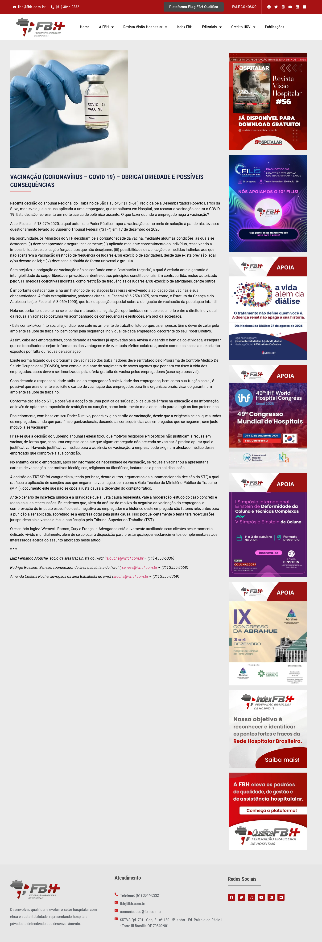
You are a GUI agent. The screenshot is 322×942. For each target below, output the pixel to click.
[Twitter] (276, 7)
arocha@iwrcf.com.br (130, 576)
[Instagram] (283, 7)
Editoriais (209, 27)
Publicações (274, 27)
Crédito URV (241, 27)
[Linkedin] (297, 7)
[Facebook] (268, 7)
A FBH (104, 27)
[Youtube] (290, 7)
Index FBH (185, 27)
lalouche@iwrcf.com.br (124, 558)
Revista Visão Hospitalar (142, 27)
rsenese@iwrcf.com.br (139, 567)
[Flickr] (304, 7)
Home (85, 27)
